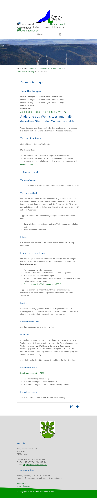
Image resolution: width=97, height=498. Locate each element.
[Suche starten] (60, 34)
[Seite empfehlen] (72, 407)
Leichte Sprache (23, 486)
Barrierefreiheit (23, 483)
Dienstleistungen (43, 72)
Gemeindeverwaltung (25, 72)
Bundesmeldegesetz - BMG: (32, 373)
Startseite (33, 68)
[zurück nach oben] (77, 407)
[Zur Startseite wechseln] (42, 17)
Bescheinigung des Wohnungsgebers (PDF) (42, 284)
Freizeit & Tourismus (28, 30)
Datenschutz (59, 27)
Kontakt (36, 27)
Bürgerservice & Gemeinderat (51, 68)
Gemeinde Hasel (27, 164)
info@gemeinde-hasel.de (36, 464)
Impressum (46, 27)
